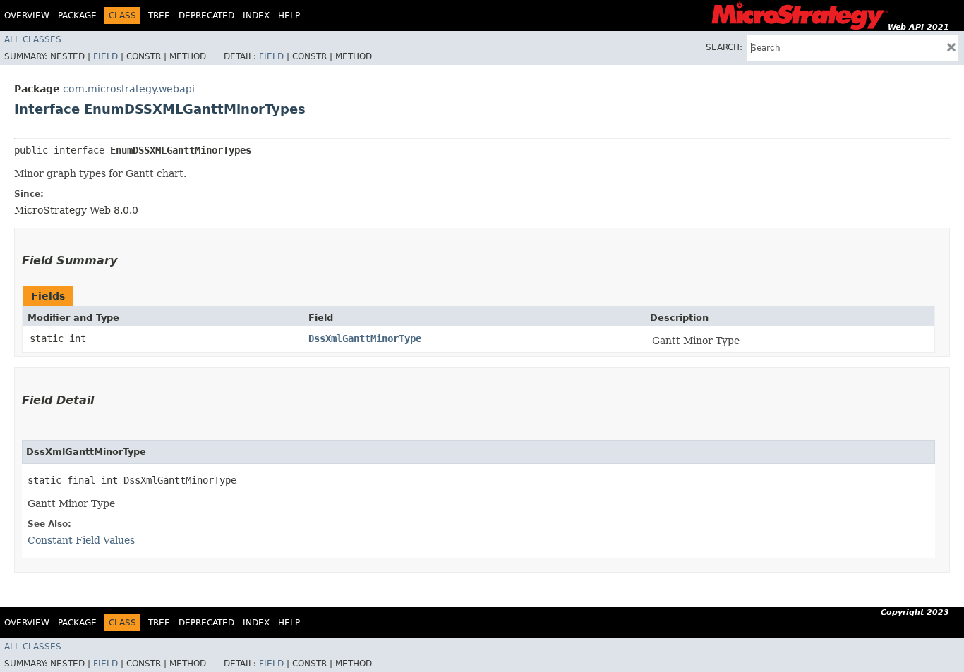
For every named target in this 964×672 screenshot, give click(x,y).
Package (77, 15)
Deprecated (206, 15)
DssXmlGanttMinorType (364, 338)
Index (256, 15)
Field (105, 56)
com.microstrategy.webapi (129, 88)
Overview (26, 15)
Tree (159, 15)
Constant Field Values (81, 540)
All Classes (32, 39)
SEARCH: (724, 47)
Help (289, 15)
